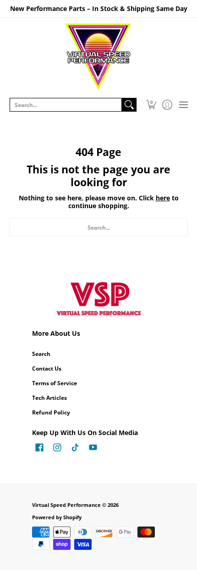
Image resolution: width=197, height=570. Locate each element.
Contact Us (46, 368)
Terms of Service (54, 383)
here (163, 198)
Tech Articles (49, 398)
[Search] (129, 105)
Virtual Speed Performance (66, 505)
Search (41, 354)
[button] (151, 105)
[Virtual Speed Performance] (98, 57)
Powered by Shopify (57, 517)
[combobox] (66, 105)
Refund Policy (51, 412)
